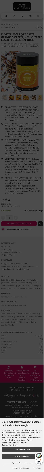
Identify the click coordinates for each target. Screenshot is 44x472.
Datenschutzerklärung (21, 468)
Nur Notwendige (22, 456)
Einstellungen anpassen (23, 463)
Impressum (37, 468)
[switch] (39, 462)
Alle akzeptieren (22, 450)
